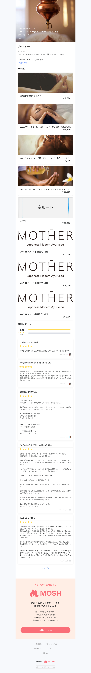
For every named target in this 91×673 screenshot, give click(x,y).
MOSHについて (39, 648)
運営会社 (45, 653)
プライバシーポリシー (52, 644)
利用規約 (39, 644)
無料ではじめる (45, 630)
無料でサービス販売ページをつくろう (45, 667)
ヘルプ (52, 648)
